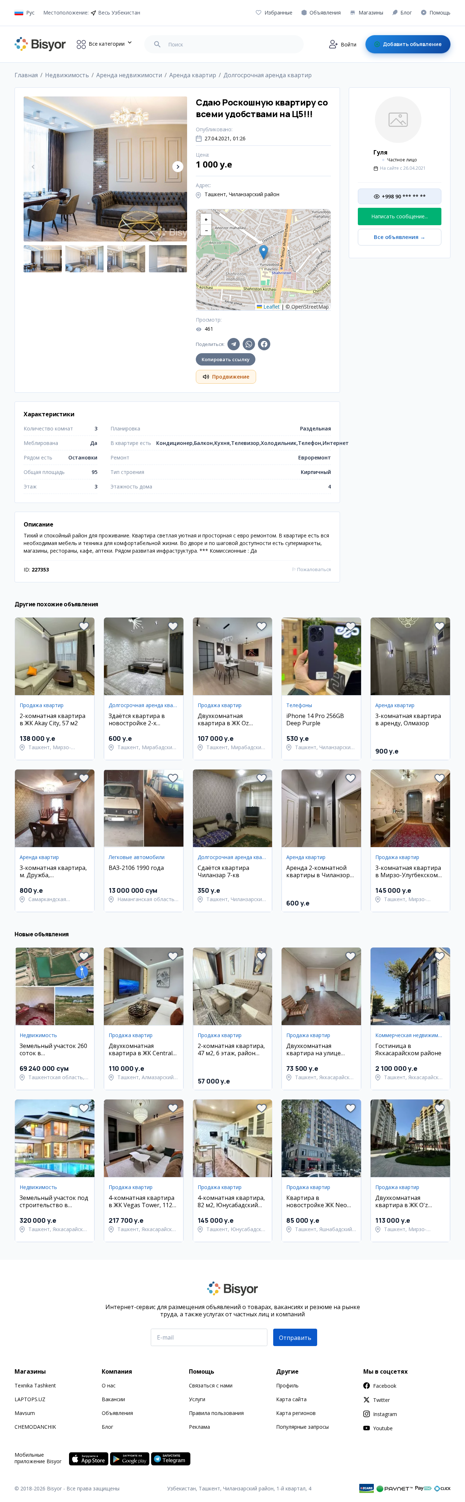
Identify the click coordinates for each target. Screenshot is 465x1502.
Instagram (385, 1414)
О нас (109, 1385)
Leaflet (271, 306)
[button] (177, 166)
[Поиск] (157, 44)
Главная (26, 75)
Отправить (295, 1338)
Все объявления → (399, 237)
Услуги (197, 1399)
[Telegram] (233, 344)
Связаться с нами (210, 1385)
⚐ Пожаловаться (311, 569)
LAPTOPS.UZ (30, 1399)
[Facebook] (264, 344)
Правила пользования (216, 1413)
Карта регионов (296, 1413)
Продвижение (230, 376)
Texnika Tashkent (35, 1385)
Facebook (384, 1385)
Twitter (381, 1399)
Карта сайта (291, 1399)
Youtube (383, 1428)
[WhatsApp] (249, 344)
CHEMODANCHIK (35, 1426)
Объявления (117, 1413)
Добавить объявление (412, 44)
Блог (107, 1426)
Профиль (287, 1385)
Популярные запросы (302, 1426)
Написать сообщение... (399, 216)
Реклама (199, 1426)
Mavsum (25, 1413)
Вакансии (113, 1399)
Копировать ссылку (226, 359)
